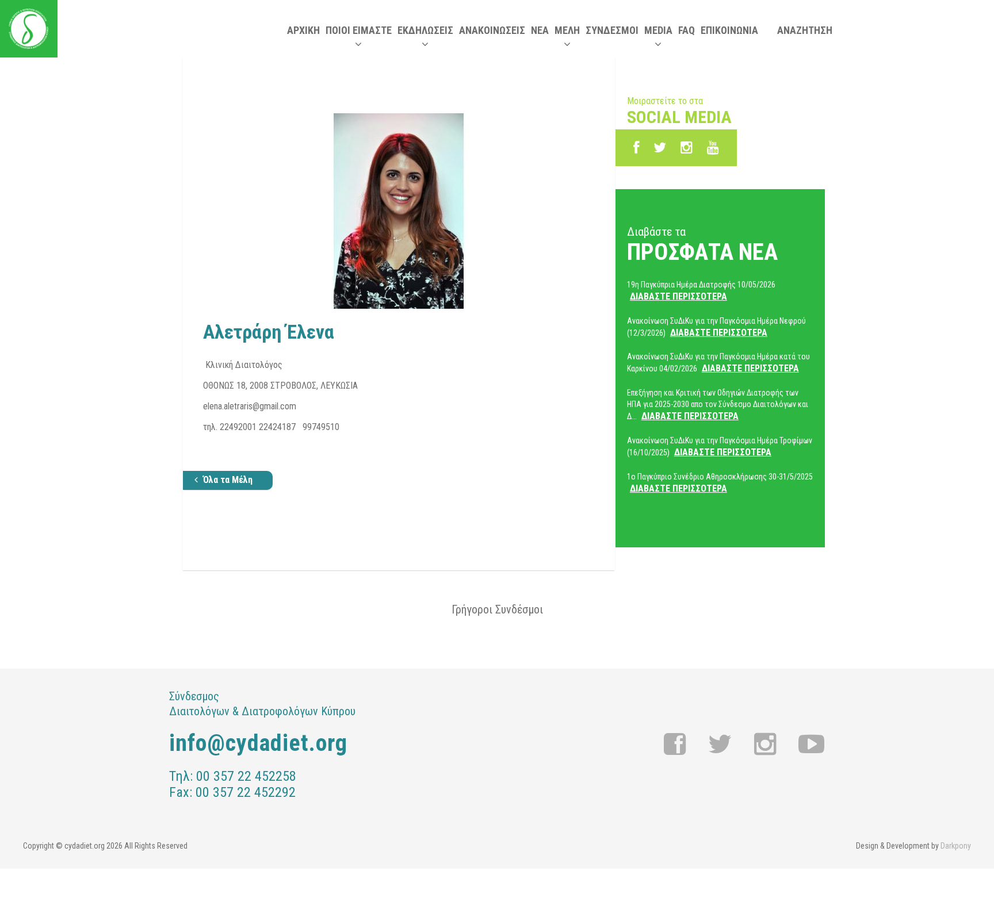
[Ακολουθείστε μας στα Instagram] (686, 148)
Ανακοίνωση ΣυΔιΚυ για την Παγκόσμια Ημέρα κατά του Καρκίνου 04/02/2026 (718, 363)
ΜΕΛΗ (567, 30)
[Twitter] (659, 148)
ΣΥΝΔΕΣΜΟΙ (612, 30)
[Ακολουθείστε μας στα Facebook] (675, 744)
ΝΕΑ (540, 30)
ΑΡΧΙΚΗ (303, 30)
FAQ (686, 30)
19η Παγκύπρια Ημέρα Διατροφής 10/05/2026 (701, 291)
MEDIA (658, 30)
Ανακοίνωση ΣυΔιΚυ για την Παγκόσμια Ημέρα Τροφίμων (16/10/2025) (719, 447)
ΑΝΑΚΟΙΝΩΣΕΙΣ (492, 30)
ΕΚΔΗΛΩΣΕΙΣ (425, 30)
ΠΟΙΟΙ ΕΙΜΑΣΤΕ (359, 30)
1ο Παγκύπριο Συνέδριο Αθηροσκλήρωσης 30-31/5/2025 (720, 483)
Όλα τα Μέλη (228, 479)
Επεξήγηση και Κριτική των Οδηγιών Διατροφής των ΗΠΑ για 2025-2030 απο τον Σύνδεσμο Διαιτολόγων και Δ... (717, 404)
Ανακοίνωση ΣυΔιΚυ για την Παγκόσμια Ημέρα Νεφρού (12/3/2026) (716, 327)
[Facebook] (636, 148)
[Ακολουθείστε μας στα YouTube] (713, 148)
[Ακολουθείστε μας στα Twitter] (720, 744)
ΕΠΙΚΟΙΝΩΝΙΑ (729, 30)
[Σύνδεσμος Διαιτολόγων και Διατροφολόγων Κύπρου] (29, 28)
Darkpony (956, 845)
